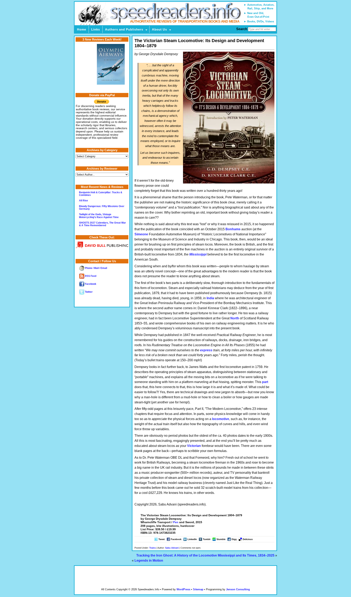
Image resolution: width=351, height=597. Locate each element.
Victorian (194, 445)
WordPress (183, 589)
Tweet (161, 539)
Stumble (221, 539)
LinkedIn (192, 539)
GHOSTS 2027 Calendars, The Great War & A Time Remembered (102, 224)
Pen (175, 522)
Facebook (176, 539)
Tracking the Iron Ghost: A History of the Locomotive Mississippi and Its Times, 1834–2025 (205, 555)
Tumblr (206, 539)
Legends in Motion (148, 560)
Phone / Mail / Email (95, 268)
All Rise (83, 200)
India (210, 298)
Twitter (88, 292)
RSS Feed (90, 276)
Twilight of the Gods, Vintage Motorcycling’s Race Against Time (99, 215)
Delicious (248, 539)
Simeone (141, 234)
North (234, 318)
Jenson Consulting (238, 589)
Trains (152, 548)
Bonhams (232, 229)
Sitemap (198, 589)
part (265, 382)
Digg (234, 539)
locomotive (220, 419)
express (206, 350)
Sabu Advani (172, 548)
